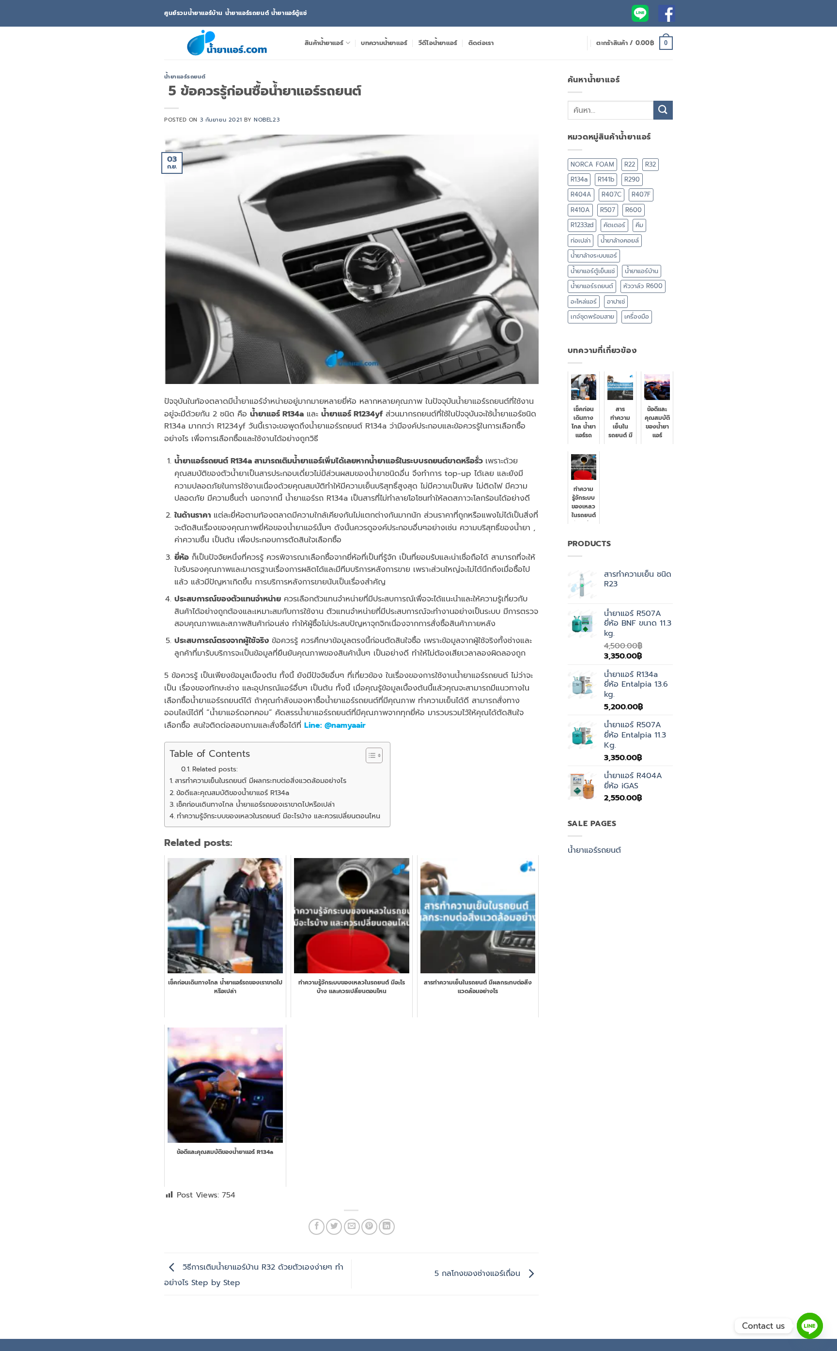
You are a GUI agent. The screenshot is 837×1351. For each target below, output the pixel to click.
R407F (641, 194)
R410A (580, 210)
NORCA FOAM (592, 164)
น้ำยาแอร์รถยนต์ (184, 77)
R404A (581, 194)
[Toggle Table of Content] (369, 755)
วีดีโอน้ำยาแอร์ (438, 42)
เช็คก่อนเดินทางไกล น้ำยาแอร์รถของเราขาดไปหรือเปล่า (255, 804)
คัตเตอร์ (614, 225)
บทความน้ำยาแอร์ (384, 42)
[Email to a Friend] (352, 1227)
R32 (650, 164)
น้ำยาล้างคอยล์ (620, 240)
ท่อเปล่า (580, 240)
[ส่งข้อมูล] (663, 110)
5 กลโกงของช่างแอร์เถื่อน (478, 1273)
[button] (634, 43)
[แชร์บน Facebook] (317, 1227)
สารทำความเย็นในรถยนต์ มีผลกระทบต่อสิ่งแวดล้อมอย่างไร (260, 780)
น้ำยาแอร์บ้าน (641, 271)
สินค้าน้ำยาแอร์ (324, 42)
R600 (633, 210)
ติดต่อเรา (481, 42)
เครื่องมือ (636, 316)
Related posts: (215, 769)
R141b (606, 179)
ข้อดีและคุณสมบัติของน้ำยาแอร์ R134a (232, 792)
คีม (639, 225)
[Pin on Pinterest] (369, 1227)
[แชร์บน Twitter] (334, 1227)
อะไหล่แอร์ (584, 301)
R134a (579, 179)
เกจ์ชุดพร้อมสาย (592, 316)
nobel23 (266, 120)
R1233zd (582, 225)
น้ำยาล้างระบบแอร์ (594, 255)
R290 (632, 179)
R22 (629, 164)
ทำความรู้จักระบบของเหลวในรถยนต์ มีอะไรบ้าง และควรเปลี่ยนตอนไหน (278, 816)
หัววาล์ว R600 (643, 286)
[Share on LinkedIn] (387, 1227)
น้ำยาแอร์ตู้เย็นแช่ (593, 271)
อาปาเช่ (616, 301)
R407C (611, 194)
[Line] (810, 1326)
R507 (607, 210)
